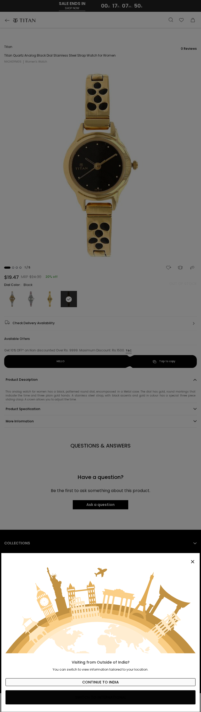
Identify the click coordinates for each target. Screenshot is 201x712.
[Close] (100, 559)
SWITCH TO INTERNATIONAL (100, 697)
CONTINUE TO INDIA (100, 682)
